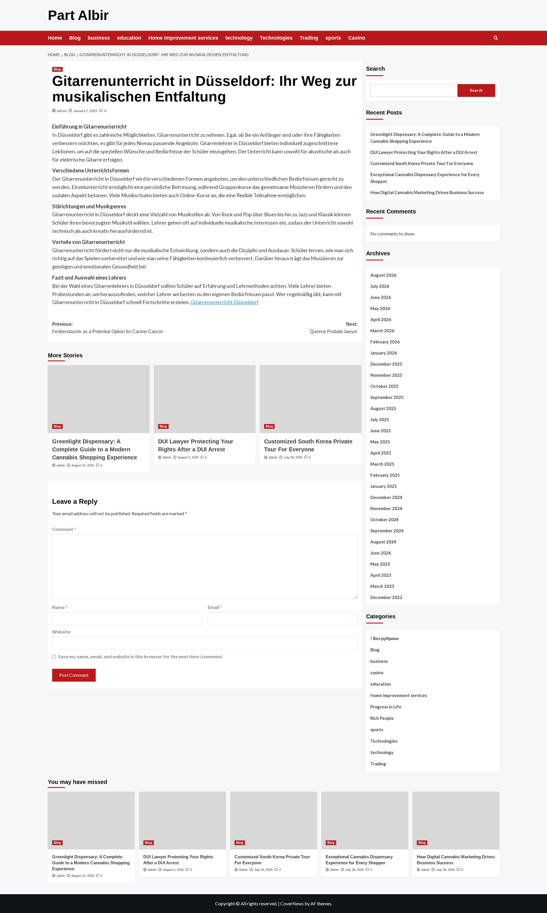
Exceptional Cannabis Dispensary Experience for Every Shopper (424, 178)
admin (62, 111)
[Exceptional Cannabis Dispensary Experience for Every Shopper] (364, 820)
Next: (334, 328)
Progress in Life (385, 706)
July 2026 (379, 286)
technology (239, 38)
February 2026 (385, 341)
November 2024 (386, 508)
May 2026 (380, 308)
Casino (356, 38)
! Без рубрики (384, 638)
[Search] (495, 38)
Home (55, 38)
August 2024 (383, 541)
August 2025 (383, 408)
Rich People (382, 718)
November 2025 (386, 375)
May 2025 (380, 441)
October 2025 (384, 386)
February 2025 (385, 475)
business (99, 38)
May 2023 (380, 563)
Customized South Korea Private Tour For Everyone (421, 163)
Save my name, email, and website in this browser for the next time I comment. (140, 656)
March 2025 (382, 463)
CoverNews (292, 903)
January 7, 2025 (85, 111)
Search (375, 69)
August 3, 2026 (188, 457)
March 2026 (382, 330)
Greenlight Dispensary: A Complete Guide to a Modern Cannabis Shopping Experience (94, 449)
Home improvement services (183, 38)
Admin (167, 457)
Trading (309, 38)
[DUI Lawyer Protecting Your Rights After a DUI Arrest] (205, 399)
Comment (64, 529)
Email (215, 607)
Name (60, 607)
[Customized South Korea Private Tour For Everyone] (311, 399)
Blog (75, 38)
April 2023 (380, 575)
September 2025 (387, 397)
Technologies (276, 38)
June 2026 (380, 297)
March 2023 (382, 586)
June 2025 (380, 430)
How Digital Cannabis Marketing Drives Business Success (427, 192)
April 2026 (380, 319)
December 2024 (386, 497)
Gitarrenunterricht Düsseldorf (225, 302)
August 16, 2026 (83, 465)
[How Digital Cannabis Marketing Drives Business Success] (456, 820)
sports (333, 38)
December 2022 (386, 597)
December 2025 (386, 363)
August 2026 (383, 275)
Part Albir (78, 15)
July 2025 (379, 419)
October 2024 (384, 519)
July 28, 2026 (354, 869)
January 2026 (383, 352)
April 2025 (380, 452)
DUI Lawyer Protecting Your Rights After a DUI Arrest (423, 152)
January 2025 (383, 486)
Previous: (107, 328)
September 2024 (387, 530)
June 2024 (380, 552)
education (129, 38)
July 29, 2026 (293, 457)
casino (376, 672)
